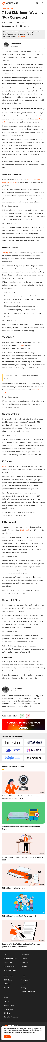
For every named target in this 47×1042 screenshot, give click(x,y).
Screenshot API (9, 966)
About (24, 958)
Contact (25, 966)
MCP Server (8, 980)
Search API (8, 962)
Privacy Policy (9, 1005)
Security (23, 984)
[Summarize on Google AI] (21, 26)
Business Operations (28, 992)
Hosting (23, 988)
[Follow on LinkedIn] (21, 691)
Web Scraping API (10, 958)
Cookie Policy (9, 1009)
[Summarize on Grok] (28, 26)
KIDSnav (5, 466)
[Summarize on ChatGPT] (17, 26)
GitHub (6, 988)
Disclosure (7, 1013)
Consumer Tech (7, 8)
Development (25, 980)
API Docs (7, 984)
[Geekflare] (10, 3)
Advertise (25, 962)
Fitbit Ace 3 (24, 530)
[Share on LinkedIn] (25, 26)
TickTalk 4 (20, 345)
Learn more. (21, 36)
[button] (42, 3)
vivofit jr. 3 (6, 253)
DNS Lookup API (10, 970)
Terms (6, 1001)
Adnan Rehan (16, 688)
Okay (7, 1037)
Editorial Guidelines (11, 1017)
